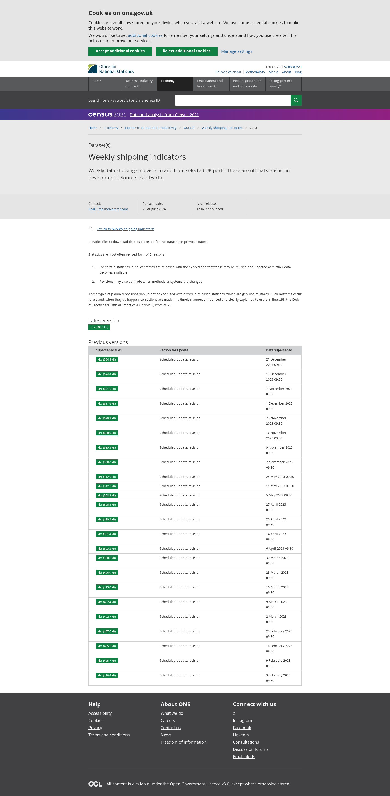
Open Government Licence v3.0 (199, 784)
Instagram (242, 720)
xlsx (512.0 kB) (107, 477)
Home (96, 81)
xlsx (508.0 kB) (107, 462)
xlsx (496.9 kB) (107, 572)
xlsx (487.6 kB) (107, 631)
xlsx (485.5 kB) (107, 646)
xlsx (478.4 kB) (107, 675)
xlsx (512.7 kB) (107, 486)
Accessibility (100, 713)
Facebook (242, 727)
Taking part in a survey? (281, 83)
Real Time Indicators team (108, 209)
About (286, 72)
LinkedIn (241, 735)
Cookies (95, 720)
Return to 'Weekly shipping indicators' (125, 229)
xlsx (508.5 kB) (107, 504)
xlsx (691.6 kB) (107, 389)
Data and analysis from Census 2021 (164, 114)
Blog (298, 72)
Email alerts (244, 756)
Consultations (246, 742)
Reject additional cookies (186, 51)
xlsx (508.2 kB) (107, 495)
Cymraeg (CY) (293, 66)
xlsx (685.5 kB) (107, 447)
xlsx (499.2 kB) (107, 519)
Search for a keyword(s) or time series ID (124, 100)
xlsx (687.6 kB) (107, 403)
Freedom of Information (183, 742)
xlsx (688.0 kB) (107, 433)
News (166, 735)
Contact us (171, 727)
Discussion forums (251, 749)
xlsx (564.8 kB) (107, 359)
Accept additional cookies (120, 51)
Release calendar (228, 72)
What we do (172, 713)
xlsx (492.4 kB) (107, 602)
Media (273, 72)
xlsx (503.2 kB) (107, 548)
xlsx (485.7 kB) (107, 660)
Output (189, 128)
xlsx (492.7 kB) (107, 616)
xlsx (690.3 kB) (107, 418)
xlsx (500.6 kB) (107, 558)
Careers (168, 720)
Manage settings (236, 51)
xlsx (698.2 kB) (99, 327)
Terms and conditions (109, 735)
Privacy (95, 727)
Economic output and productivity (150, 128)
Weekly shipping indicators (222, 128)
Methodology (255, 72)
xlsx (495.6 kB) (107, 587)
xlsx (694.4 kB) (107, 374)
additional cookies (145, 35)
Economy (111, 128)
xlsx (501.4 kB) (107, 534)
